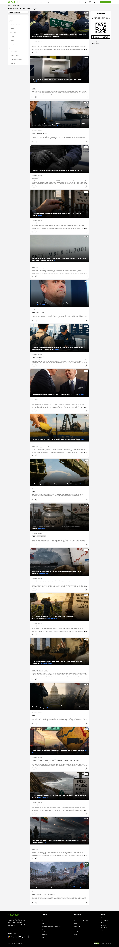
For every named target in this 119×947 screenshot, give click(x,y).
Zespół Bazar (77, 931)
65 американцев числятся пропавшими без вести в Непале (52, 887)
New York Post (44, 573)
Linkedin (105, 927)
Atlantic (81, 394)
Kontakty (76, 934)
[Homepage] (11, 2)
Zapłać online (107, 931)
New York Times (42, 305)
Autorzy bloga (77, 926)
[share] (33, 52)
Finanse (12, 40)
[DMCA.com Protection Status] (96, 943)
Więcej (47, 2)
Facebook (105, 920)
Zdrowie (12, 28)
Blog (43, 937)
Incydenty (12, 44)
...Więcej (85, 49)
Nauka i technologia (15, 24)
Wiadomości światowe (16, 59)
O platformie (76, 918)
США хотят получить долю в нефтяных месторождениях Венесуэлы (56, 439)
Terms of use (108, 943)
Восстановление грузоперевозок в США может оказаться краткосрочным (58, 751)
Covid (11, 48)
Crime (11, 17)
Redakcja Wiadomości (79, 929)
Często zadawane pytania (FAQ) (81, 920)
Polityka (12, 36)
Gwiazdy (12, 63)
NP (55, 260)
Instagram (105, 917)
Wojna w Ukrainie (14, 55)
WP (57, 126)
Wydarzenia (13, 21)
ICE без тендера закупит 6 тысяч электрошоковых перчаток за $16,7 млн (57, 170)
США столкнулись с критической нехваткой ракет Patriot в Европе (55, 484)
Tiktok (104, 925)
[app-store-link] (24, 936)
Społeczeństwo (14, 51)
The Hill (39, 215)
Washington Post (51, 618)
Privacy (102, 943)
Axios (82, 439)
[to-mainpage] (13, 915)
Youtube (105, 922)
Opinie (75, 923)
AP (84, 170)
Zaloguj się (83, 2)
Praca (35, 2)
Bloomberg (41, 529)
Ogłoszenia (13, 32)
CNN (60, 36)
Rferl (45, 842)
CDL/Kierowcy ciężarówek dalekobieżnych (51, 926)
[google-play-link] (13, 936)
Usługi (41, 2)
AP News (56, 350)
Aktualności (44, 934)
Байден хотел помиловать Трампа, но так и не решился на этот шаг (55, 394)
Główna (9, 5)
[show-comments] (35, 52)
